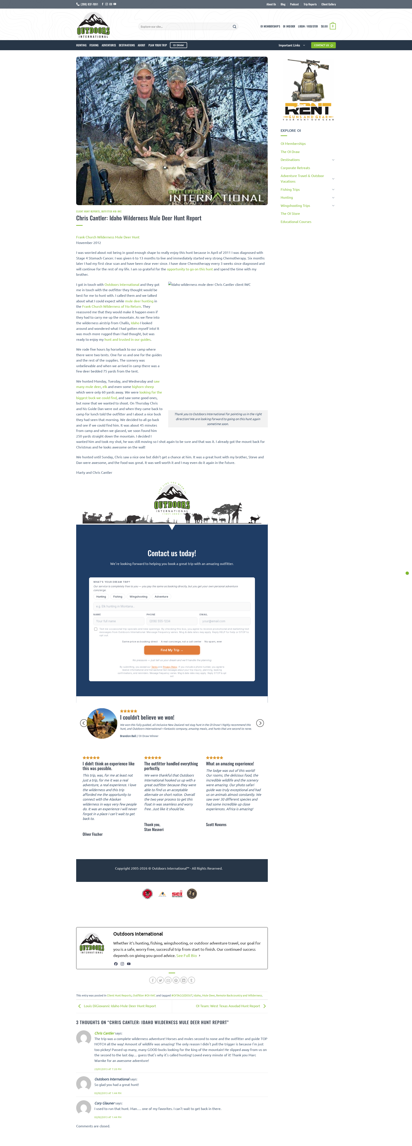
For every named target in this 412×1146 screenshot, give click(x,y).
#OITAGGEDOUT (181, 995)
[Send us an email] (110, 4)
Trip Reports (310, 4)
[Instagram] (122, 963)
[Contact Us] (407, 573)
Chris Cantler (104, 1033)
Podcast (294, 4)
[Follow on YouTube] (115, 4)
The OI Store (290, 213)
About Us (271, 4)
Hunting (81, 45)
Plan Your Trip (157, 45)
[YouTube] (128, 963)
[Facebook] (115, 963)
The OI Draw (290, 151)
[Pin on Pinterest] (176, 980)
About (141, 45)
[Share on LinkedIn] (183, 980)
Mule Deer (208, 995)
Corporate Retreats (295, 167)
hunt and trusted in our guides (128, 339)
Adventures (109, 45)
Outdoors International (122, 284)
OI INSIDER (289, 26)
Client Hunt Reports (88, 211)
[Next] (260, 723)
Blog (283, 4)
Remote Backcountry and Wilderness (239, 995)
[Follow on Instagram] (106, 4)
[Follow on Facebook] (102, 4)
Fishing (94, 45)
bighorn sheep (143, 386)
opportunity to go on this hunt (190, 269)
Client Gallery (328, 4)
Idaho (135, 323)
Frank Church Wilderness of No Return (111, 306)
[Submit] (234, 26)
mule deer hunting (139, 301)
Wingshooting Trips (295, 205)
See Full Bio (186, 955)
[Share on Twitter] (160, 980)
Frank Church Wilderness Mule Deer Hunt (107, 237)
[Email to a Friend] (168, 980)
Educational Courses (296, 221)
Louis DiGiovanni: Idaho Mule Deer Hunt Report (119, 1006)
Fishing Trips (290, 189)
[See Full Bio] (199, 955)
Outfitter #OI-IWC (111, 211)
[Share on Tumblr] (191, 980)
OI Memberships (270, 26)
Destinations (127, 45)
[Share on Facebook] (152, 980)
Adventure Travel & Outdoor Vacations (302, 178)
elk (105, 386)
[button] (308, 26)
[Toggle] (333, 159)
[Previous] (84, 723)
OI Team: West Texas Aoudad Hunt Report (228, 1006)
